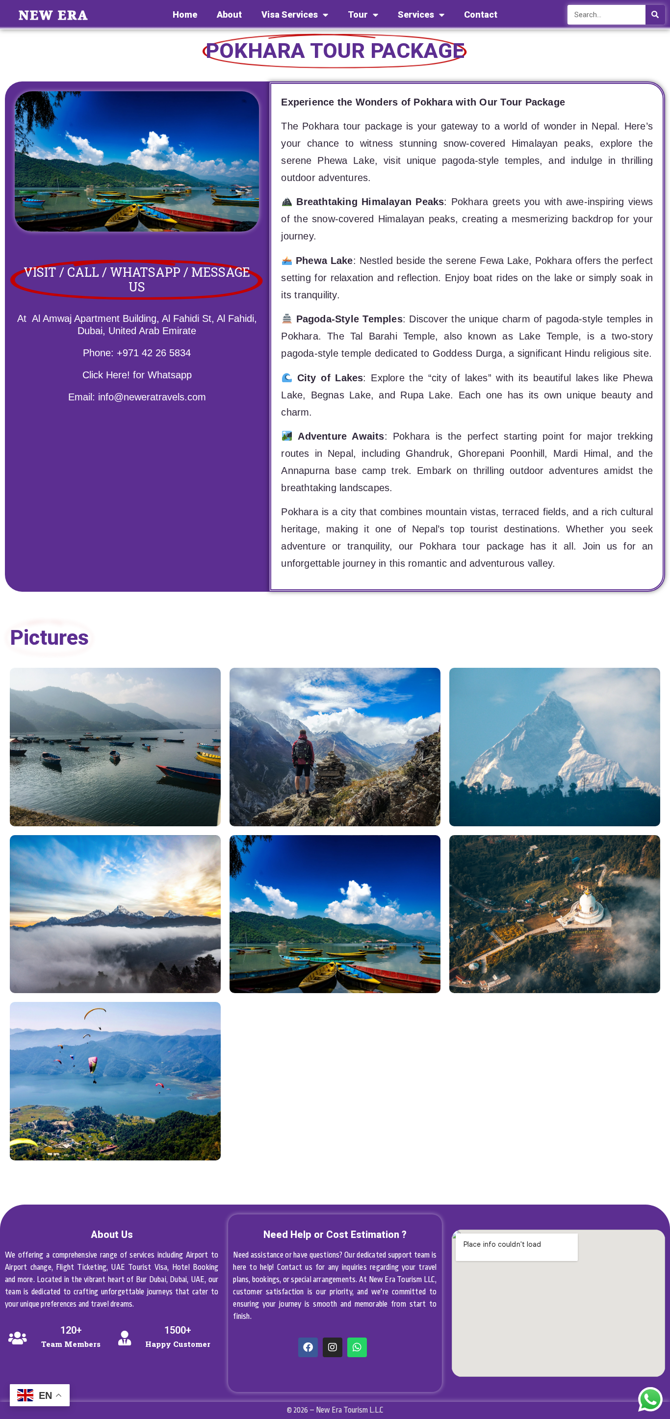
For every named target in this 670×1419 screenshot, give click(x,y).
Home (185, 14)
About (229, 14)
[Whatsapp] (357, 1347)
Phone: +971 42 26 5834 (137, 352)
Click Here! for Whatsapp (137, 374)
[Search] (655, 15)
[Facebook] (308, 1347)
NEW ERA (53, 14)
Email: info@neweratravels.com (137, 397)
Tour (358, 14)
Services (416, 14)
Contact (480, 14)
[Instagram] (332, 1347)
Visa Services (289, 14)
